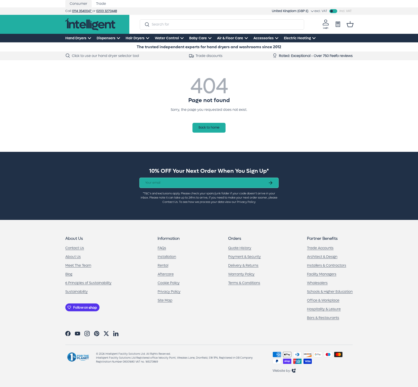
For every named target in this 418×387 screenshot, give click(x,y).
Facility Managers (321, 274)
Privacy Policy (169, 291)
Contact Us (74, 248)
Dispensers (106, 38)
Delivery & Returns (243, 265)
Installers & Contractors (326, 265)
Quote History (239, 248)
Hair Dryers (135, 38)
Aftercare (166, 274)
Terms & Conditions (244, 283)
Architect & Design (322, 256)
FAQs (162, 248)
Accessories (263, 38)
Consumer (78, 3)
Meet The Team (78, 265)
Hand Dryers (75, 38)
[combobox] (222, 24)
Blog (68, 274)
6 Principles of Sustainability (88, 283)
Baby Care (198, 38)
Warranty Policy (241, 274)
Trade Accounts (320, 248)
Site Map (165, 300)
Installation (167, 256)
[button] (350, 24)
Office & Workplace (323, 300)
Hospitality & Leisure (324, 309)
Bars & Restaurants (323, 317)
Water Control (167, 38)
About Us (73, 256)
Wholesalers (317, 283)
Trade (101, 3)
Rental (163, 265)
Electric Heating (297, 38)
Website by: (284, 370)
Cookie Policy (169, 283)
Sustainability (76, 291)
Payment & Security (244, 256)
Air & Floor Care (230, 38)
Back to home (209, 127)
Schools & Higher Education (330, 291)
